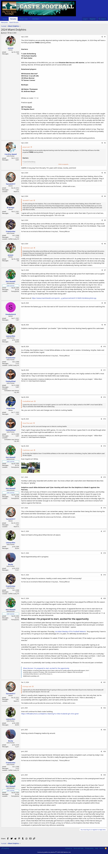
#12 (104, 397)
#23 (104, 730)
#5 (105, 220)
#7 (105, 270)
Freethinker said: (28, 248)
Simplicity (6, 848)
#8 (105, 303)
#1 (105, 37)
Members (35, 19)
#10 (104, 346)
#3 (105, 173)
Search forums (13, 22)
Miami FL (16, 191)
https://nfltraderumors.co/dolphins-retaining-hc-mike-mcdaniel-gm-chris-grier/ (50, 714)
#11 (104, 370)
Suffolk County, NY (13, 239)
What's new (23, 19)
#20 (104, 598)
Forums (13, 19)
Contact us (68, 848)
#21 (104, 682)
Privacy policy (89, 848)
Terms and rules (78, 848)
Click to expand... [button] (63, 164)
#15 (104, 477)
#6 (105, 244)
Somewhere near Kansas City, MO (11, 391)
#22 (104, 708)
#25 (104, 775)
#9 (105, 325)
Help (96, 848)
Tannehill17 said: (28, 200)
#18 (104, 553)
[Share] (102, 37)
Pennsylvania (15, 291)
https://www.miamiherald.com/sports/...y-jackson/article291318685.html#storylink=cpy (64, 298)
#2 (105, 143)
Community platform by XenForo (54, 852)
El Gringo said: (27, 686)
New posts (4, 22)
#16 (104, 508)
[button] (29, 19)
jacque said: (26, 147)
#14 (104, 446)
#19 (104, 575)
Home (5, 19)
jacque (5, 33)
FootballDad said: (28, 401)
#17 (104, 531)
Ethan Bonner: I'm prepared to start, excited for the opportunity (46, 668)
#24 (104, 751)
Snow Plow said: (28, 423)
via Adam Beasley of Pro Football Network (70, 631)
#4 (105, 196)
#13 (104, 419)
